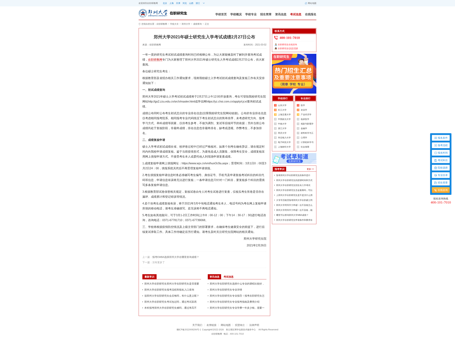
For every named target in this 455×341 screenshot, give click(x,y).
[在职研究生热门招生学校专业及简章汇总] (294, 73)
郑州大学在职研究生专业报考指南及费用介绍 (234, 301)
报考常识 (280, 169)
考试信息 (295, 14)
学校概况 (236, 14)
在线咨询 (443, 190)
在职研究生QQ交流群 (288, 48)
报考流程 (443, 145)
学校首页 (221, 14)
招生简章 (266, 14)
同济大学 (282, 133)
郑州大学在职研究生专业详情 (226, 289)
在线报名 (310, 14)
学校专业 (251, 14)
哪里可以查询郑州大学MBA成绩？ (292, 215)
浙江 (198, 3)
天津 (178, 3)
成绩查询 (197, 24)
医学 (303, 105)
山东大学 (282, 105)
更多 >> (310, 169)
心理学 (304, 137)
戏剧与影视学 (307, 124)
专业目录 (443, 175)
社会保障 (305, 147)
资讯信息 (281, 14)
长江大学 (282, 110)
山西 (191, 3)
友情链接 (211, 325)
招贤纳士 (240, 325)
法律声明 (254, 325)
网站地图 (312, 3)
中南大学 (282, 124)
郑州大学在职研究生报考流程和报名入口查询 (169, 289)
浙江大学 (282, 128)
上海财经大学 (284, 147)
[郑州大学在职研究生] (154, 13)
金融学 (304, 128)
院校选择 (443, 167)
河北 (185, 3)
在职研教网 (152, 3)
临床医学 (305, 119)
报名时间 (443, 152)
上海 (171, 3)
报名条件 (443, 137)
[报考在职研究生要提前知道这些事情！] (294, 158)
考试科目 (443, 160)
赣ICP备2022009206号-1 (189, 329)
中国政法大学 (284, 119)
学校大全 (174, 24)
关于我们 (197, 325)
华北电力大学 (284, 137)
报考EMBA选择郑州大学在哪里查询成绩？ (175, 257)
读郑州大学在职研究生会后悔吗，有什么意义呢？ (171, 295)
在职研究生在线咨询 (287, 44)
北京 (165, 3)
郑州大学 (186, 24)
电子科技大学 (284, 142)
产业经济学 (306, 114)
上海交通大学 (284, 114)
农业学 (304, 110)
